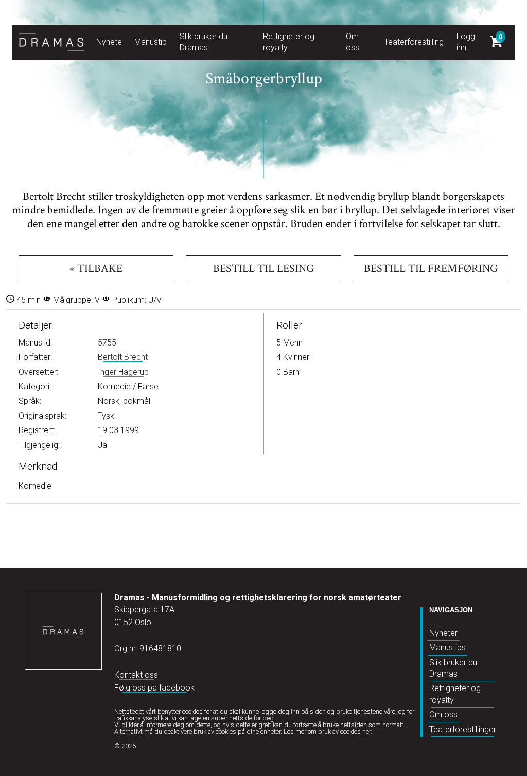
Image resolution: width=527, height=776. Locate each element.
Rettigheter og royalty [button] (288, 42)
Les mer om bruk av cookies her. (328, 731)
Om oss (443, 714)
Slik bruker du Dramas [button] (203, 42)
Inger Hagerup (123, 372)
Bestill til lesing (263, 268)
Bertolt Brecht (123, 357)
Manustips (447, 647)
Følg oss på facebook (154, 688)
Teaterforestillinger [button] (417, 42)
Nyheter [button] (110, 42)
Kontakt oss (136, 675)
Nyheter (443, 633)
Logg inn (465, 42)
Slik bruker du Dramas (453, 668)
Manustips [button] (152, 42)
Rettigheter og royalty (455, 693)
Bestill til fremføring (431, 268)
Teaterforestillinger (462, 729)
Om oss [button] (352, 42)
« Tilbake (95, 268)
